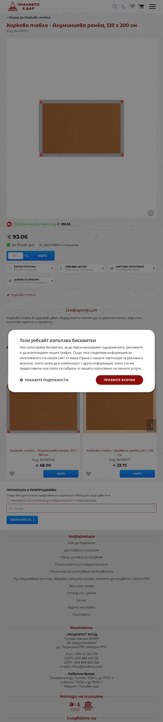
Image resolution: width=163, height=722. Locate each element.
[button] (44, 380)
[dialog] (81, 361)
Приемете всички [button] (119, 380)
